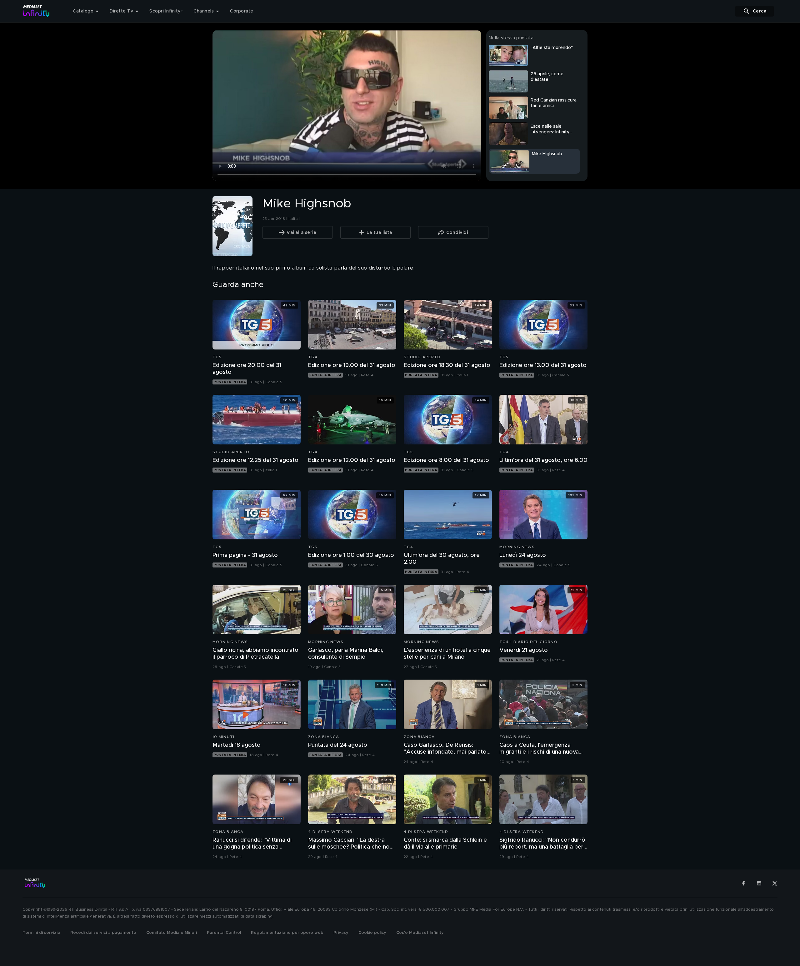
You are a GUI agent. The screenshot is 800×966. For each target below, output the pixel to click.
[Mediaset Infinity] (36, 11)
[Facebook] (743, 883)
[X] (775, 883)
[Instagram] (759, 883)
